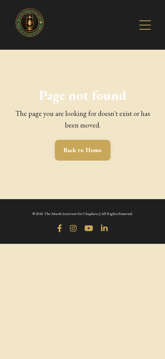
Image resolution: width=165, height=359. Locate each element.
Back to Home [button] (82, 150)
